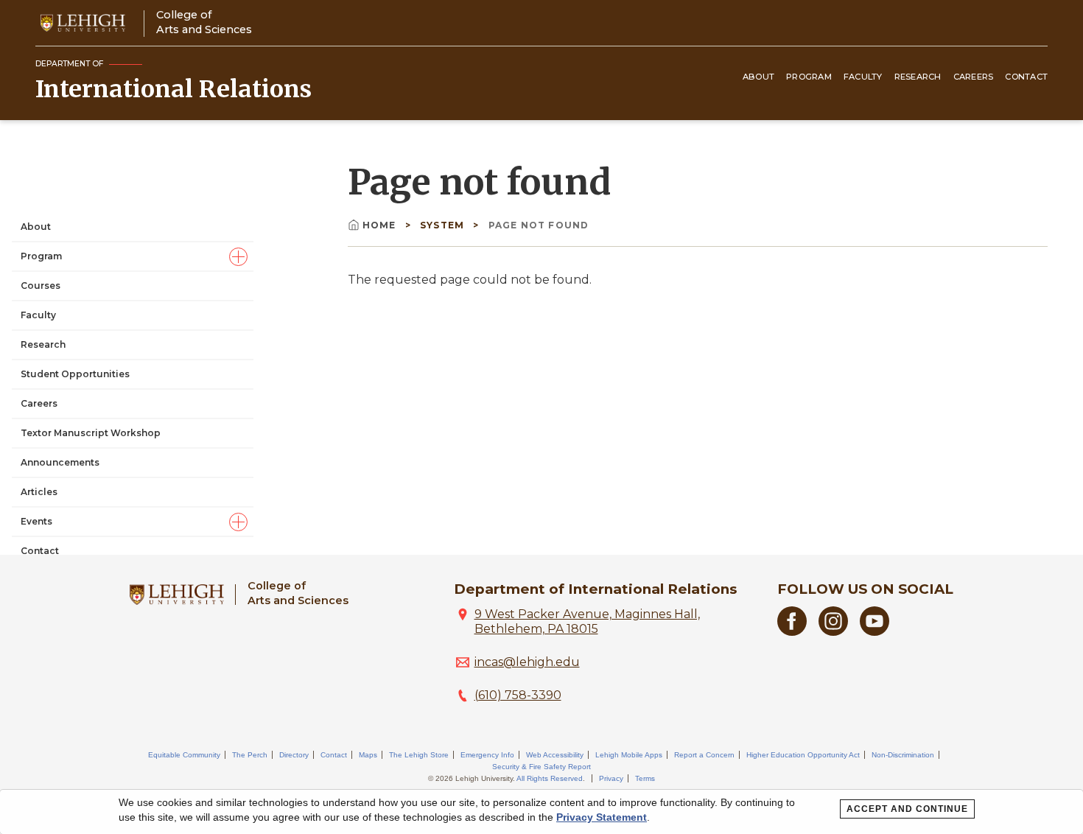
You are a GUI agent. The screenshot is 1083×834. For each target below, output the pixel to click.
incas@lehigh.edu (527, 662)
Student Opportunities (75, 373)
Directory (294, 755)
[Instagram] (833, 632)
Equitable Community (184, 755)
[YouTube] (874, 632)
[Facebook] (792, 632)
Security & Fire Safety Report (541, 767)
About (758, 76)
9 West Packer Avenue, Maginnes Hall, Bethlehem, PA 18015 (587, 621)
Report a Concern (704, 755)
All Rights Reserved (549, 778)
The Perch (249, 755)
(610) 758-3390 (517, 695)
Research (918, 76)
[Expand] (238, 257)
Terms (645, 778)
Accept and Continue (907, 809)
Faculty (863, 76)
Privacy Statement (601, 817)
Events (36, 521)
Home (380, 225)
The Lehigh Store (419, 755)
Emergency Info (487, 755)
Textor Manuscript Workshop (91, 432)
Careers (973, 76)
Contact (1026, 76)
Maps (368, 755)
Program (809, 76)
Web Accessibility (554, 755)
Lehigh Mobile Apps (628, 755)
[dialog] (541, 812)
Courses (40, 285)
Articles (39, 491)
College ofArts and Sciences (204, 21)
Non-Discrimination (903, 755)
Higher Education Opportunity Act (803, 755)
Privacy (611, 778)
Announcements (60, 462)
